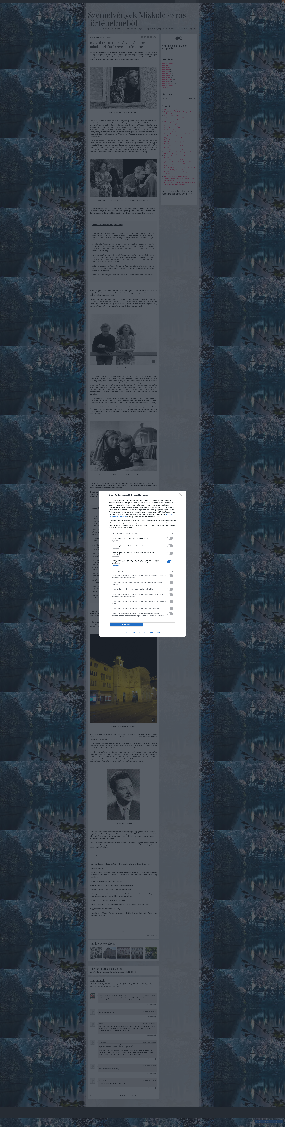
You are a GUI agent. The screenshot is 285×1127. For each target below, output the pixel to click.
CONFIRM (126, 624)
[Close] (181, 495)
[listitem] (142, 533)
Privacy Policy (155, 632)
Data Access (142, 632)
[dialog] (142, 563)
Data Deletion (130, 632)
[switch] (170, 538)
